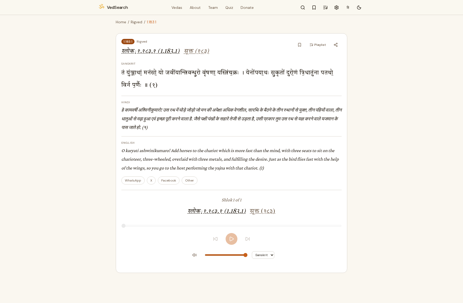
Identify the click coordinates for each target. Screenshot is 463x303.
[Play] (231, 239)
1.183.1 (128, 41)
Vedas (176, 7)
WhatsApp (133, 180)
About (195, 7)
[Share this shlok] (336, 45)
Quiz (229, 7)
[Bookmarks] (314, 7)
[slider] (231, 226)
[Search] (302, 7)
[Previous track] (215, 239)
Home (121, 22)
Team (213, 7)
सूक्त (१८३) (196, 51)
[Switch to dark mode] (359, 7)
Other (189, 180)
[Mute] (194, 255)
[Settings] (336, 7)
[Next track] (247, 239)
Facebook (168, 180)
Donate (247, 7)
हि (348, 7)
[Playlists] (325, 7)
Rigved (136, 22)
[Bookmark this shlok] (299, 45)
